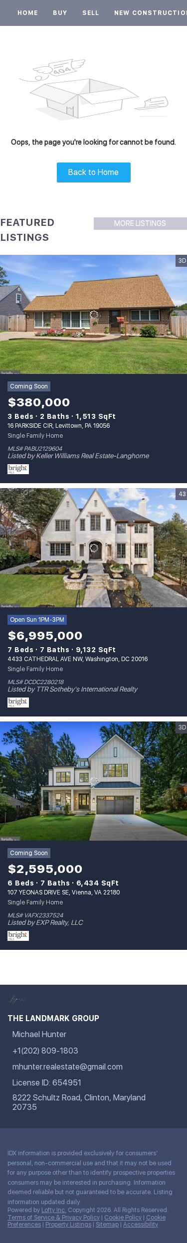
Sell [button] (90, 12)
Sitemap (107, 1224)
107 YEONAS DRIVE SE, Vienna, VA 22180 (63, 892)
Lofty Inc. (53, 1210)
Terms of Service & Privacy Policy (53, 1217)
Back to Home (93, 172)
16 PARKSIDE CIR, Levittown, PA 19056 (58, 425)
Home (27, 12)
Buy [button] (60, 12)
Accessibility (140, 1224)
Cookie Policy (123, 1217)
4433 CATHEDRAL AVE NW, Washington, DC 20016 (77, 659)
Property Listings (68, 1224)
